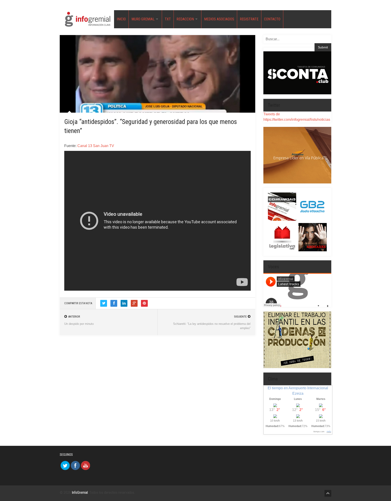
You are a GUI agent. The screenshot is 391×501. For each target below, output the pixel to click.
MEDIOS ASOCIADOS (219, 19)
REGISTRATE (249, 19)
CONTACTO (272, 19)
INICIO (121, 19)
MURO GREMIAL (143, 19)
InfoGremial (80, 492)
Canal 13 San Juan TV (95, 146)
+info (329, 431)
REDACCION (185, 19)
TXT (168, 19)
